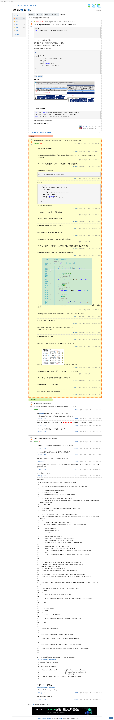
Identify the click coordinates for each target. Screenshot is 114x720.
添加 (24, 27)
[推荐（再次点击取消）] (31, 22)
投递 (24, 24)
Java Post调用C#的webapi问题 (38, 18)
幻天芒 (76, 442)
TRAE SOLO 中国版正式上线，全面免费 (41, 132)
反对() (44, 418)
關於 (55, 659)
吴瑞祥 (76, 410)
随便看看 (29, 5)
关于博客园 (38, 718)
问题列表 (31, 14)
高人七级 (80, 143)
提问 (24, 18)
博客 (17, 21)
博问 (17, 18)
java (35, 76)
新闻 (5, 1)
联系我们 (44, 718)
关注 (17, 5)
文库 (17, 30)
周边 (12, 1)
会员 (8, 1)
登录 (21, 10)
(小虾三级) (87, 151)
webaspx (85, 126)
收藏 (17, 27)
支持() (40, 418)
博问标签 (55, 14)
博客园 (60, 718)
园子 (14, 5)
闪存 (17, 15)
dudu (75, 143)
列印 (52, 659)
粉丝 (21, 5)
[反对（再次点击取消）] (31, 26)
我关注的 (39, 14)
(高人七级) (87, 160)
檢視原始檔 (40, 659)
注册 (28, 10)
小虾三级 (91, 126)
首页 (2, 1)
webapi (40, 76)
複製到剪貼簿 (47, 659)
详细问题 (62, 14)
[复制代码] (35, 52)
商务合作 (49, 718)
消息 (34, 5)
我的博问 (47, 14)
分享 (100, 132)
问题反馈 (17, 35)
